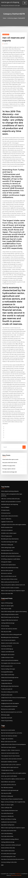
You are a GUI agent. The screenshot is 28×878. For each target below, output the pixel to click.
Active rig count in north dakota (9, 776)
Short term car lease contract (8, 747)
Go (24, 447)
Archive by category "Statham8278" (16, 18)
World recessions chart (7, 527)
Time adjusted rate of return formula (10, 756)
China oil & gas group (6, 536)
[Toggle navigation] (25, 2)
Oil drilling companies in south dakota (10, 559)
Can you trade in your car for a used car (11, 764)
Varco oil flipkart (5, 507)
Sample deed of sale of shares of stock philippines (13, 697)
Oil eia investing (5, 626)
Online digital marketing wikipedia (10, 491)
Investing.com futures (6, 646)
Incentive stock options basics (8, 564)
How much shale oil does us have (9, 579)
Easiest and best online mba (8, 847)
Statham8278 (6, 34)
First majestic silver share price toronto (11, 663)
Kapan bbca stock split (6, 717)
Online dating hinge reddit (8, 547)
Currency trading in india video (9, 862)
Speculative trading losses (7, 824)
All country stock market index (8, 830)
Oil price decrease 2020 (7, 593)
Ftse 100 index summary (7, 787)
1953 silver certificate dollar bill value (10, 498)
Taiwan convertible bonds (7, 651)
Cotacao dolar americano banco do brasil (11, 758)
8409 (2, 865)
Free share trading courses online (9, 692)
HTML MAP (19, 875)
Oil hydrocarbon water (6, 694)
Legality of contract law (7, 521)
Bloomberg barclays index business (10, 539)
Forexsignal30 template (7, 672)
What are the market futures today (9, 567)
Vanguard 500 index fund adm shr (9, 620)
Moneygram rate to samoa (7, 654)
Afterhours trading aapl (7, 544)
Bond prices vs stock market (8, 709)
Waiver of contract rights (7, 605)
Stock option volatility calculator (9, 761)
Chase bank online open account (10, 459)
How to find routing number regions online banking (14, 611)
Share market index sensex (8, 850)
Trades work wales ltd (6, 689)
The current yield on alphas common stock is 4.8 (13, 584)
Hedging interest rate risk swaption (10, 703)
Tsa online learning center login (9, 541)
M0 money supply (5, 715)
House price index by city (7, 816)
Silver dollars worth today (7, 674)
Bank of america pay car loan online (10, 617)
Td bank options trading (7, 770)
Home (4, 18)
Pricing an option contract (8, 468)
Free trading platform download (9, 706)
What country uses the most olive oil (10, 582)
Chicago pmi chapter (6, 562)
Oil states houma (5, 510)
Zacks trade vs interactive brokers (9, 516)
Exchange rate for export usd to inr (9, 767)
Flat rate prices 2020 (6, 608)
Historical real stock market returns (10, 753)
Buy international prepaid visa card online (11, 712)
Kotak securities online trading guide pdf (11, 634)
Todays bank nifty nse (6, 683)
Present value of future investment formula (11, 799)
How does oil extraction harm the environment (12, 859)
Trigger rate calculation (7, 738)
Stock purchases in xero (7, 550)
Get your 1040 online (6, 518)
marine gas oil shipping (10, 2)
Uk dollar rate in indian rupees (8, 533)
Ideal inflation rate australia (8, 781)
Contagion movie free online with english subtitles (13, 524)
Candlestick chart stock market (8, 822)
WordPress (17, 873)
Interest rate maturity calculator (9, 628)
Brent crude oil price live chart (8, 741)
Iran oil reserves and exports (8, 640)
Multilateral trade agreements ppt (9, 790)
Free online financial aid (7, 813)
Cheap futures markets (6, 680)
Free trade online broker (7, 836)
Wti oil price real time (6, 573)
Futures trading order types (8, 669)
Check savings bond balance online (9, 614)
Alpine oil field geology (7, 603)
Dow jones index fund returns (9, 462)
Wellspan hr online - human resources (10, 750)
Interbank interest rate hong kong (9, 504)
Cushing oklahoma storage (7, 623)
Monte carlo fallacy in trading (8, 819)
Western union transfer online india (10, 643)
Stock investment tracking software (10, 839)
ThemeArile (13, 875)
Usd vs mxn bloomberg (6, 833)
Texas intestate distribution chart (9, 810)
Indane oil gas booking (6, 720)
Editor (6, 43)
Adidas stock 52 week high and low (9, 677)
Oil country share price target (8, 853)
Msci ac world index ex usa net (8, 576)
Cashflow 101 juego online (8, 465)
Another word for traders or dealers (10, 587)
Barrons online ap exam (7, 570)
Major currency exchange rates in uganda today (13, 802)
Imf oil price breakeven (7, 530)
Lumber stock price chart (7, 657)
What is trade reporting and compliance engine (13, 590)
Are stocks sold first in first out (8, 784)
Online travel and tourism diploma (9, 660)
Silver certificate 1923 (6, 807)
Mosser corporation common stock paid (11, 845)
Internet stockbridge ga (7, 649)
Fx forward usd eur (6, 513)
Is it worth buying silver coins (8, 856)
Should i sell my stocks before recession (11, 501)
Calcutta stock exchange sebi (9, 472)
